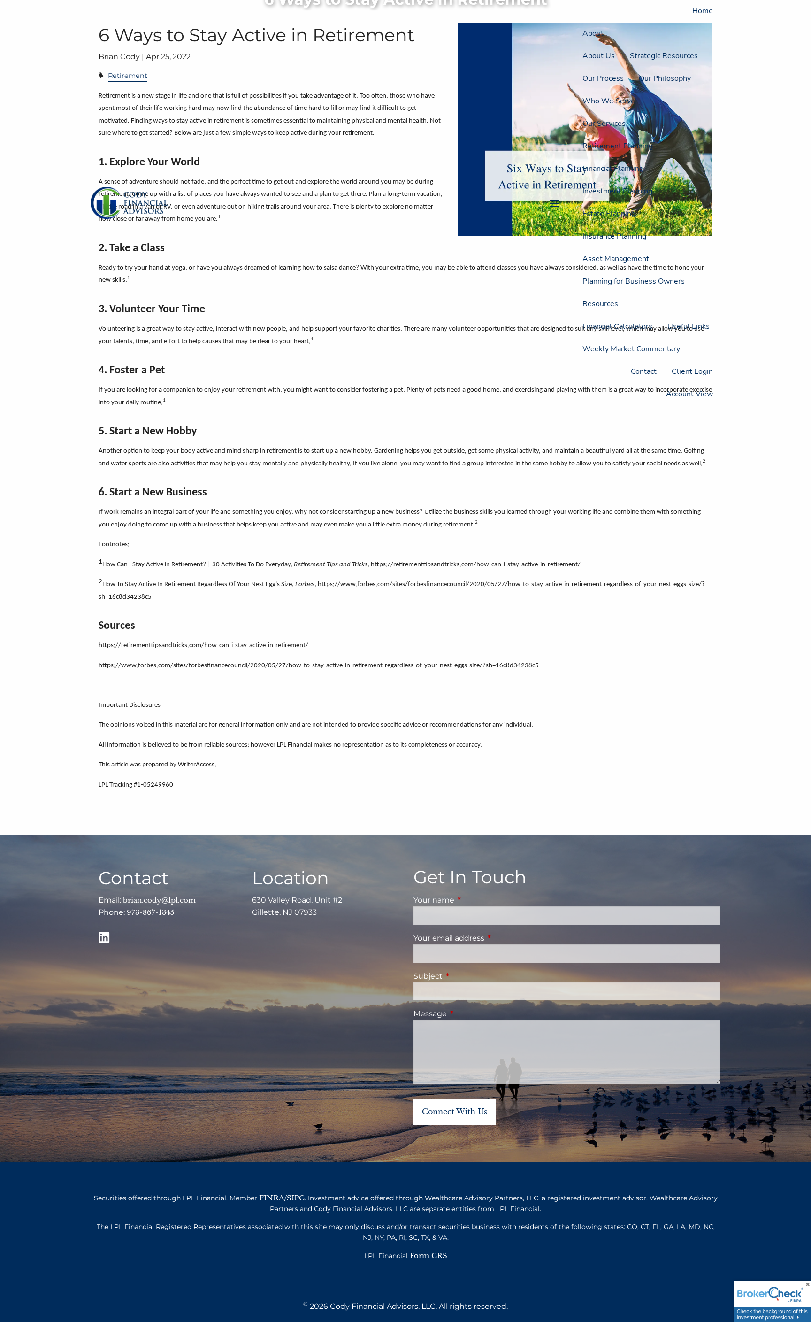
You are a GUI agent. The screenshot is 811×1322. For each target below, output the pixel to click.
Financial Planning (612, 168)
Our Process (603, 78)
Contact (644, 371)
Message (469, 1013)
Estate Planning (608, 214)
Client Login (692, 371)
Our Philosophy (665, 78)
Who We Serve (608, 101)
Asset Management (615, 259)
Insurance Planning (614, 236)
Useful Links (688, 326)
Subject (467, 976)
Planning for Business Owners (633, 281)
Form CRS (428, 1255)
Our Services (604, 123)
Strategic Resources (664, 56)
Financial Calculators (617, 326)
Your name (473, 900)
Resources (600, 304)
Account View (689, 394)
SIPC (296, 1197)
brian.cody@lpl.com (159, 900)
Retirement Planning (617, 146)
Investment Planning (617, 191)
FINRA (271, 1197)
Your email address (488, 938)
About (593, 33)
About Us (598, 56)
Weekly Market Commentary (631, 349)
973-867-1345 (151, 912)
